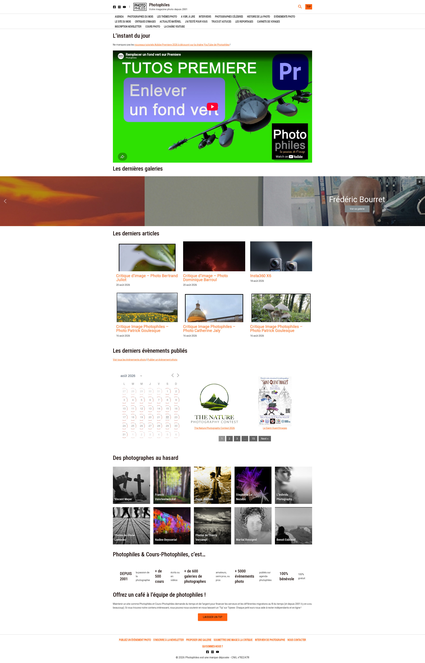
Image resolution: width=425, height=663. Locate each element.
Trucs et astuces (221, 21)
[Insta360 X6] (281, 270)
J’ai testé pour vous (196, 21)
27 (124, 391)
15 (167, 408)
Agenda (119, 16)
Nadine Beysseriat (166, 539)
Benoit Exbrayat (286, 539)
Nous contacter (297, 639)
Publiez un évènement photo (135, 639)
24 (124, 426)
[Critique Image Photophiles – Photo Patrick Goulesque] (147, 315)
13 (150, 408)
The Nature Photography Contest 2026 (214, 428)
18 (132, 417)
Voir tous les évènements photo (129, 359)
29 (141, 391)
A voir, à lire (188, 16)
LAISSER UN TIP (212, 617)
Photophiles (159, 4)
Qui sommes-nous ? (212, 646)
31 (158, 391)
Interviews (205, 16)
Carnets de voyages (268, 21)
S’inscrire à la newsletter (168, 639)
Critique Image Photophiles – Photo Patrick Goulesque (142, 328)
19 (141, 417)
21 (158, 417)
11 (132, 408)
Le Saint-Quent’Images (275, 428)
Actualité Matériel (170, 21)
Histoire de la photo (258, 16)
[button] (300, 7)
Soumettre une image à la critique (233, 639)
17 (124, 417)
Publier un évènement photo (162, 359)
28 (132, 391)
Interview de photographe (270, 639)
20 (150, 417)
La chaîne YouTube (174, 26)
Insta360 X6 (260, 275)
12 (141, 408)
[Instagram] (119, 6)
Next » (264, 438)
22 (167, 417)
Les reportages (244, 21)
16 (175, 408)
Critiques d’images (145, 21)
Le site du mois (123, 21)
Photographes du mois (140, 16)
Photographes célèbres (229, 16)
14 (158, 408)
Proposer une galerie (198, 639)
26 (141, 426)
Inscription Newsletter (128, 26)
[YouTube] (124, 6)
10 (124, 408)
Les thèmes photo (167, 16)
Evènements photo (284, 16)
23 (175, 417)
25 (132, 426)
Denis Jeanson (204, 499)
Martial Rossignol (246, 539)
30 (150, 391)
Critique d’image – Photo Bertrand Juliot (147, 277)
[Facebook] (114, 6)
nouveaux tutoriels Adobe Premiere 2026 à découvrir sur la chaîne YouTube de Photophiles (182, 44)
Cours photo (152, 26)
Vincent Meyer (123, 499)
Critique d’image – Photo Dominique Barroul (205, 277)
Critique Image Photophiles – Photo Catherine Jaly (209, 328)
